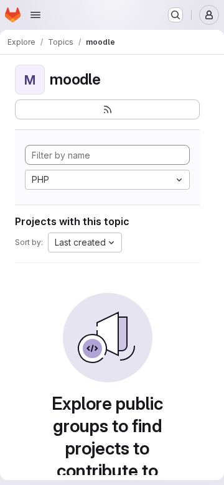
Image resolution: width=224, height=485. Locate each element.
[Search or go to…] (175, 14)
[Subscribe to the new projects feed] (107, 109)
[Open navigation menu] (35, 15)
